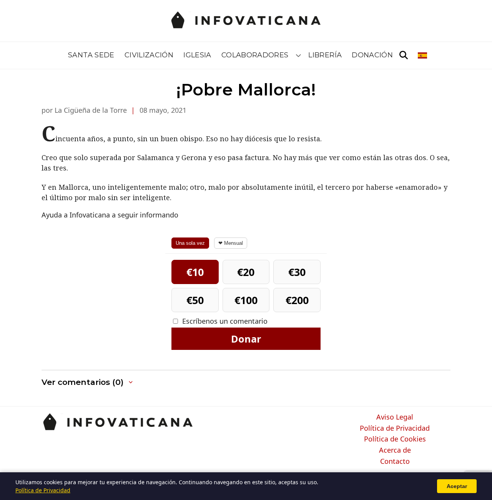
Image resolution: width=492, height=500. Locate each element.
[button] (88, 382)
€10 (195, 272)
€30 (297, 272)
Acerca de (395, 450)
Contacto (395, 461)
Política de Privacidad (395, 428)
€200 (297, 300)
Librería (325, 55)
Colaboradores (255, 55)
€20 (245, 272)
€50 (195, 300)
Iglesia (197, 55)
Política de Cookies (395, 439)
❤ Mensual (230, 243)
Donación (372, 55)
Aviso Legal (394, 417)
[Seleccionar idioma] (423, 55)
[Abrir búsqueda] (403, 55)
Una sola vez (190, 243)
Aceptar (457, 486)
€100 (246, 300)
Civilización (149, 55)
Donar (246, 338)
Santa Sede (91, 55)
